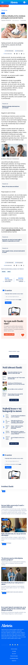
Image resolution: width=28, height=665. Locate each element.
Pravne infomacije (14, 656)
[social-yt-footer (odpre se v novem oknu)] (10, 645)
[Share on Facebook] (14, 53)
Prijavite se (8, 302)
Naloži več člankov (14, 400)
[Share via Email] (21, 53)
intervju (4, 544)
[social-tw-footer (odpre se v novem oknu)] (15, 645)
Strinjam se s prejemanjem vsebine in (13, 299)
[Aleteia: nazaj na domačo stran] (14, 2)
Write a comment (14, 356)
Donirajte (14, 651)
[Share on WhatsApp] (23, 53)
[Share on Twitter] (19, 53)
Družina (3, 271)
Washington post (6, 132)
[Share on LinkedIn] (16, 53)
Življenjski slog (4, 10)
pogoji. (20, 299)
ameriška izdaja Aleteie (13, 230)
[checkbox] (5, 299)
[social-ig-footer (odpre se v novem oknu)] (17, 645)
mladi (4, 491)
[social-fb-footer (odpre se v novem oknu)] (12, 645)
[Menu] (5, 2)
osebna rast (5, 519)
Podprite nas (3, 5)
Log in (18, 351)
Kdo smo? (14, 653)
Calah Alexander (15, 20)
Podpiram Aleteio (8, 334)
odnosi (8, 271)
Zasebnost (14, 660)
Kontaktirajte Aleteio (14, 658)
